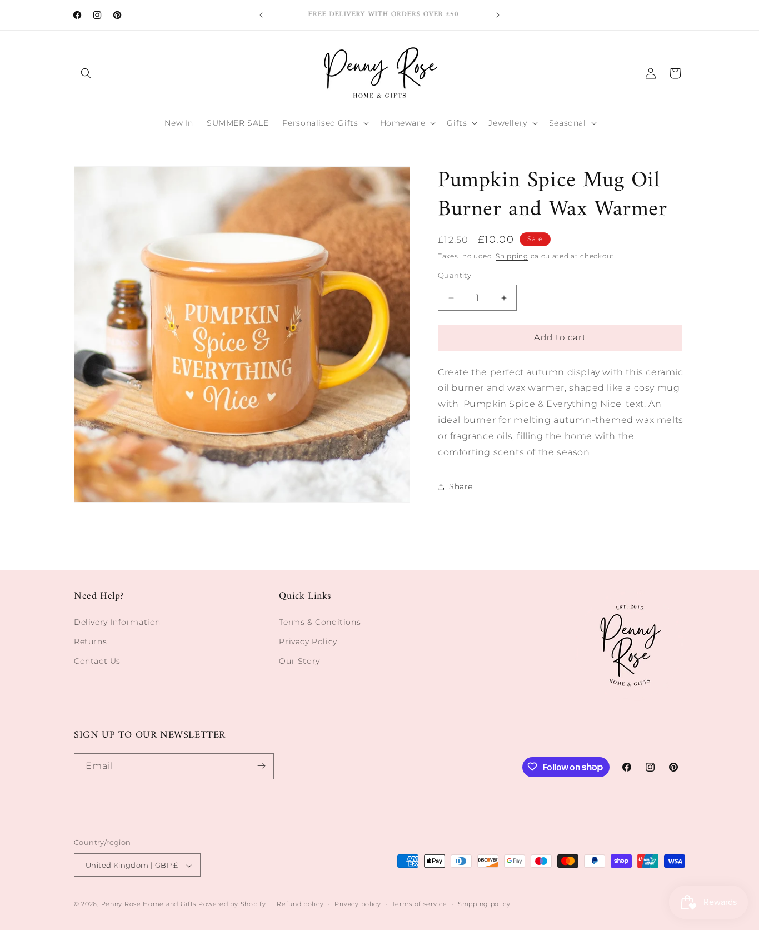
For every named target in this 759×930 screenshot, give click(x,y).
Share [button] (461, 487)
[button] (86, 73)
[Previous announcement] (261, 15)
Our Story (299, 660)
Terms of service (419, 904)
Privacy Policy (308, 641)
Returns (90, 641)
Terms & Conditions (320, 621)
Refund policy (300, 904)
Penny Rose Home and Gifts (149, 904)
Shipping (512, 256)
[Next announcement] (498, 15)
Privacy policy (357, 904)
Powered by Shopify (232, 904)
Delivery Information (117, 621)
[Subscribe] (261, 766)
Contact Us (97, 660)
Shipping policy (484, 904)
